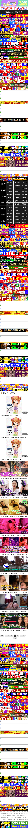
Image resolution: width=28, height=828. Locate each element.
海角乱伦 (17, 216)
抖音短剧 (9, 207)
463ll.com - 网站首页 (13, 12)
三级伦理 (9, 188)
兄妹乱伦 (17, 219)
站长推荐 (3, 196)
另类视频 (24, 191)
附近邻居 (9, 194)
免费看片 (3, 221)
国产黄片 (9, 213)
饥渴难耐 (17, 194)
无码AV (3, 208)
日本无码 (24, 182)
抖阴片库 (3, 215)
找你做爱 (24, 194)
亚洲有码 (9, 185)
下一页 (22, 635)
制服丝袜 (17, 191)
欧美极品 (17, 185)
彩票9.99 (9, 204)
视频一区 (3, 184)
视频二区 (3, 190)
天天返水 (24, 204)
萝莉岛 (24, 210)
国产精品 (9, 182)
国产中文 (9, 219)
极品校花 (9, 222)
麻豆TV (17, 207)
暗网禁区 (9, 216)
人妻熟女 (9, 191)
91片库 (10, 210)
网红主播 (17, 182)
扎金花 (17, 204)
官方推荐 (3, 202)
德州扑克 (24, 201)
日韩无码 (24, 222)
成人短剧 (24, 219)
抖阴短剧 (17, 222)
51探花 (24, 207)
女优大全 (17, 210)
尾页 (15, 638)
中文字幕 (17, 188)
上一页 (7, 635)
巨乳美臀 (24, 188)
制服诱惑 (24, 216)
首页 (2, 635)
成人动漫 (24, 185)
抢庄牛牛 (17, 201)
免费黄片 (24, 213)
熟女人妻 (17, 213)
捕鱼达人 (9, 201)
